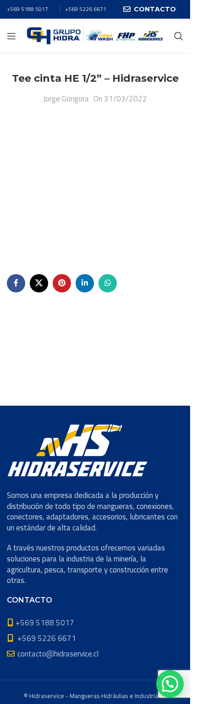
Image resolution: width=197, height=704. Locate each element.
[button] (170, 684)
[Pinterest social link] (62, 283)
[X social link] (39, 283)
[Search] (179, 36)
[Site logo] (95, 35)
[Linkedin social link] (85, 283)
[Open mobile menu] (11, 36)
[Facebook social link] (16, 283)
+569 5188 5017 (27, 9)
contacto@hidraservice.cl (57, 654)
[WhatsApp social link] (107, 283)
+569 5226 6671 (85, 9)
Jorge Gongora (66, 99)
